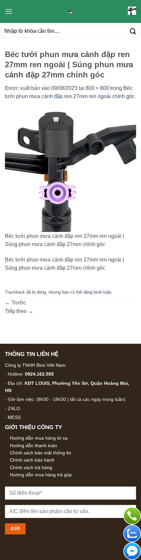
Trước (15, 302)
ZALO (14, 408)
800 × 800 (97, 88)
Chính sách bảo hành (32, 460)
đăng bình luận (97, 292)
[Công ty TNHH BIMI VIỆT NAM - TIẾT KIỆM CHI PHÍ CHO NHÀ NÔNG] (70, 11)
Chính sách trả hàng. (31, 467)
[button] (9, 11)
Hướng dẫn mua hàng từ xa (39, 438)
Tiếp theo (19, 311)
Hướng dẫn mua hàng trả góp (41, 474)
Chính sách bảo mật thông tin (40, 452)
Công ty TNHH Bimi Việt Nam (35, 365)
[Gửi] (133, 31)
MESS (14, 417)
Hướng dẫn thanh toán (33, 445)
